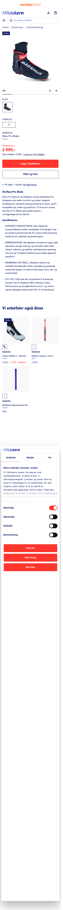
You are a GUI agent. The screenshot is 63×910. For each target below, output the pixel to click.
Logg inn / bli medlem (34, 154)
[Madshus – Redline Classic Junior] (45, 340)
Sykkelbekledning (34, 27)
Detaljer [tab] (30, 457)
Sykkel (5, 27)
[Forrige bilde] (50, 90)
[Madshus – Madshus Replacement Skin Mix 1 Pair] (15, 389)
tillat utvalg (30, 558)
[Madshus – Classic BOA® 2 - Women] (15, 340)
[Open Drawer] (4, 20)
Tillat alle (30, 548)
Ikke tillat (30, 567)
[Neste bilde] (56, 90)
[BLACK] (7, 107)
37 (9, 125)
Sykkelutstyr (17, 27)
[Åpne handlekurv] (55, 13)
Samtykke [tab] (11, 457)
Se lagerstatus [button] (30, 185)
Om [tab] (49, 457)
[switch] (53, 516)
